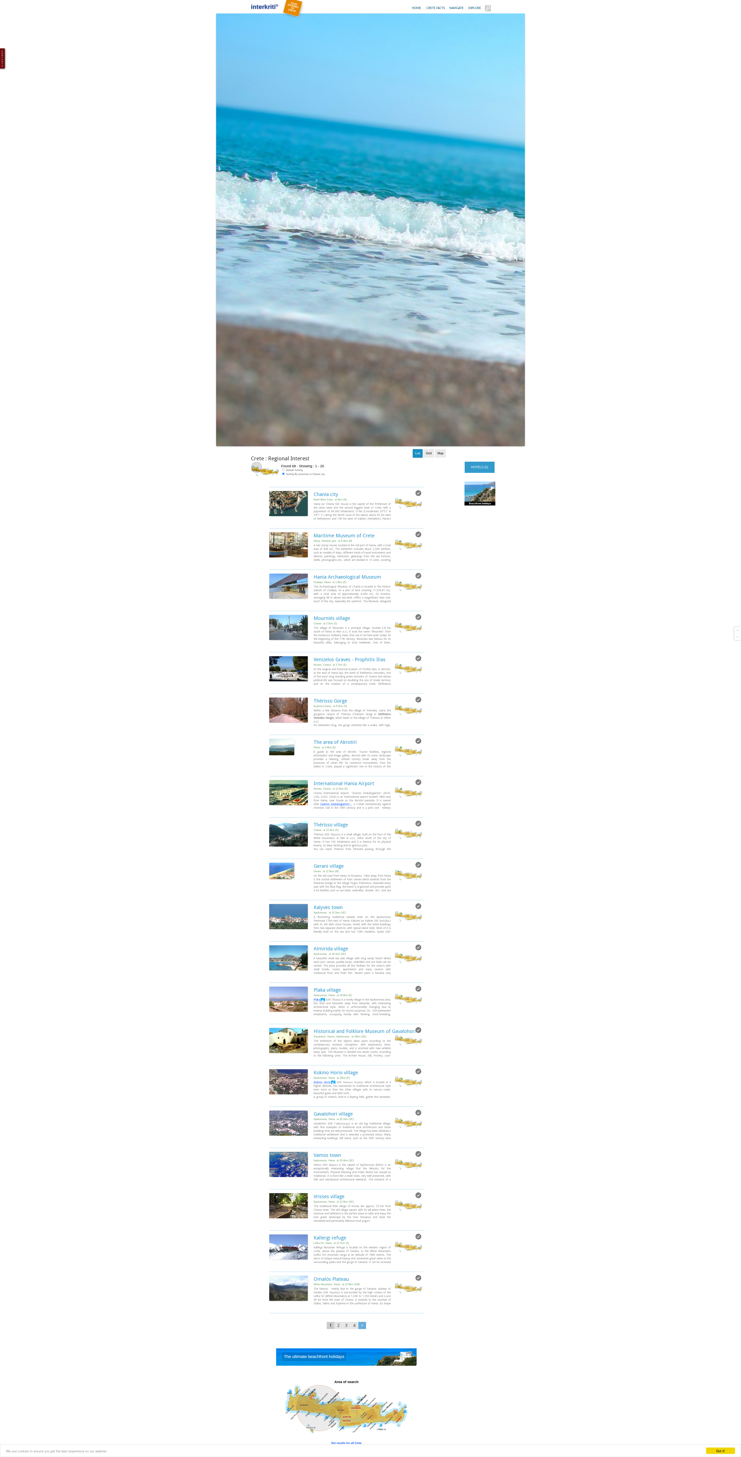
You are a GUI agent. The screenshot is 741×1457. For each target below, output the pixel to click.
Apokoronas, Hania (333, 999)
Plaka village (327, 994)
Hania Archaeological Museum (347, 581)
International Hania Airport (344, 788)
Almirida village (331, 953)
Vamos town (327, 1159)
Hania (325, 751)
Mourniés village (332, 623)
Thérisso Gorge (330, 705)
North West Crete (330, 504)
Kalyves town (328, 912)
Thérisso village (331, 829)
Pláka (317, 1004)
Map (440, 457)
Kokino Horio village (336, 1077)
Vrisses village (329, 1201)
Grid (429, 457)
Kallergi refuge (330, 1242)
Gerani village (329, 870)
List (417, 457)
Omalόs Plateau (331, 1283)
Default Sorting (294, 474)
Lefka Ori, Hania (331, 1247)
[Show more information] (271, 527)
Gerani (326, 875)
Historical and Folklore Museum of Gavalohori (365, 1036)
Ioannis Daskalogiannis (334, 808)
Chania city (326, 499)
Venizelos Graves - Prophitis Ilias (350, 664)
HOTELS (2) (479, 471)
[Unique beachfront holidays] (346, 1362)
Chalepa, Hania (330, 586)
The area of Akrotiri (335, 746)
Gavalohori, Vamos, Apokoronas (340, 1041)
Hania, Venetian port (333, 545)
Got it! (720, 1450)
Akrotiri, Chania (330, 669)
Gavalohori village (333, 1118)
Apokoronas (330, 917)
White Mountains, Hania (337, 1288)
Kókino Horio (322, 1086)
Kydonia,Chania (330, 710)
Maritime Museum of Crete (344, 540)
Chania (325, 627)
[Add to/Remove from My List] (418, 497)
